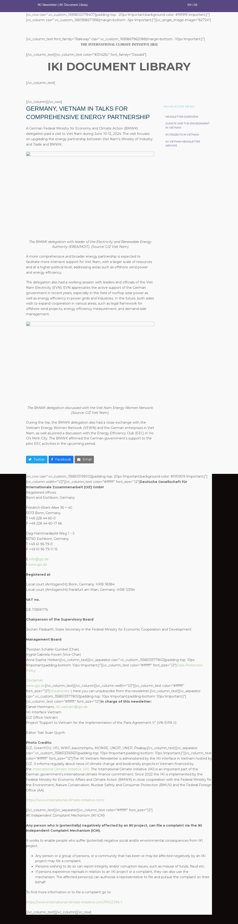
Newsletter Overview (181, 116)
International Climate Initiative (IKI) (61, 769)
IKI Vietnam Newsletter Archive (182, 143)
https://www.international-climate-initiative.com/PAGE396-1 (74, 902)
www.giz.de (37, 564)
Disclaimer (34, 680)
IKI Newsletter (47, 5)
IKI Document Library (74, 5)
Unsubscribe (60, 691)
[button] (36, 460)
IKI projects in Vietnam (182, 134)
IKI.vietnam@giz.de (72, 707)
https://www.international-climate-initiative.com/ (65, 800)
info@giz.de (39, 559)
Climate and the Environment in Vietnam (187, 125)
